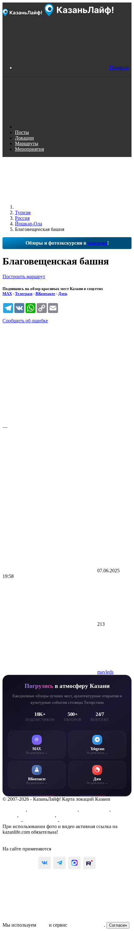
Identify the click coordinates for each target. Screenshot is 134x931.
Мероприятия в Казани (53, 809)
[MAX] (74, 863)
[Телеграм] (59, 863)
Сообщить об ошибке (25, 320)
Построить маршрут (23, 276)
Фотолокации (94, 809)
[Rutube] (89, 863)
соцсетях (97, 243)
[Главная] (61, 207)
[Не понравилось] (49, 474)
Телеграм (23, 293)
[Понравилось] (49, 373)
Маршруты (14, 809)
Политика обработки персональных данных (49, 843)
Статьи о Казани (37, 815)
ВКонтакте (45, 293)
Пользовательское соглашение (34, 837)
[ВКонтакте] (44, 863)
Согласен (118, 925)
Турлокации (70, 815)
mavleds (105, 672)
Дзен (62, 293)
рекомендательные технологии (85, 848)
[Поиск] (61, 126)
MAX (7, 293)
